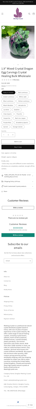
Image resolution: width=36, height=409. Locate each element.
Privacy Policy (8, 306)
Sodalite (16, 109)
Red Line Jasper (20, 118)
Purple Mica (7, 122)
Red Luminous (23, 92)
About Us (7, 276)
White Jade (22, 97)
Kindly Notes (8, 289)
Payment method (9, 319)
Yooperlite (6, 118)
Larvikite (6, 109)
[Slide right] (22, 64)
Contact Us (7, 281)
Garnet (5, 127)
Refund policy (8, 314)
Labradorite (22, 105)
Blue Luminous (8, 101)
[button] (2, 14)
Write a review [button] (18, 235)
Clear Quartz (7, 114)
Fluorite (19, 114)
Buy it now (18, 147)
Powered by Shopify (25, 405)
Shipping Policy (8, 301)
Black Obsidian (8, 105)
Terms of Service (9, 310)
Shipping (3, 85)
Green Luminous (8, 97)
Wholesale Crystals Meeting (15, 405)
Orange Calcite (17, 127)
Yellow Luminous (23, 101)
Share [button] (5, 191)
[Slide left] (14, 64)
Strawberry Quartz (22, 122)
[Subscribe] (30, 261)
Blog (5, 285)
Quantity (3, 131)
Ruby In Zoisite (8, 92)
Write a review (18, 208)
